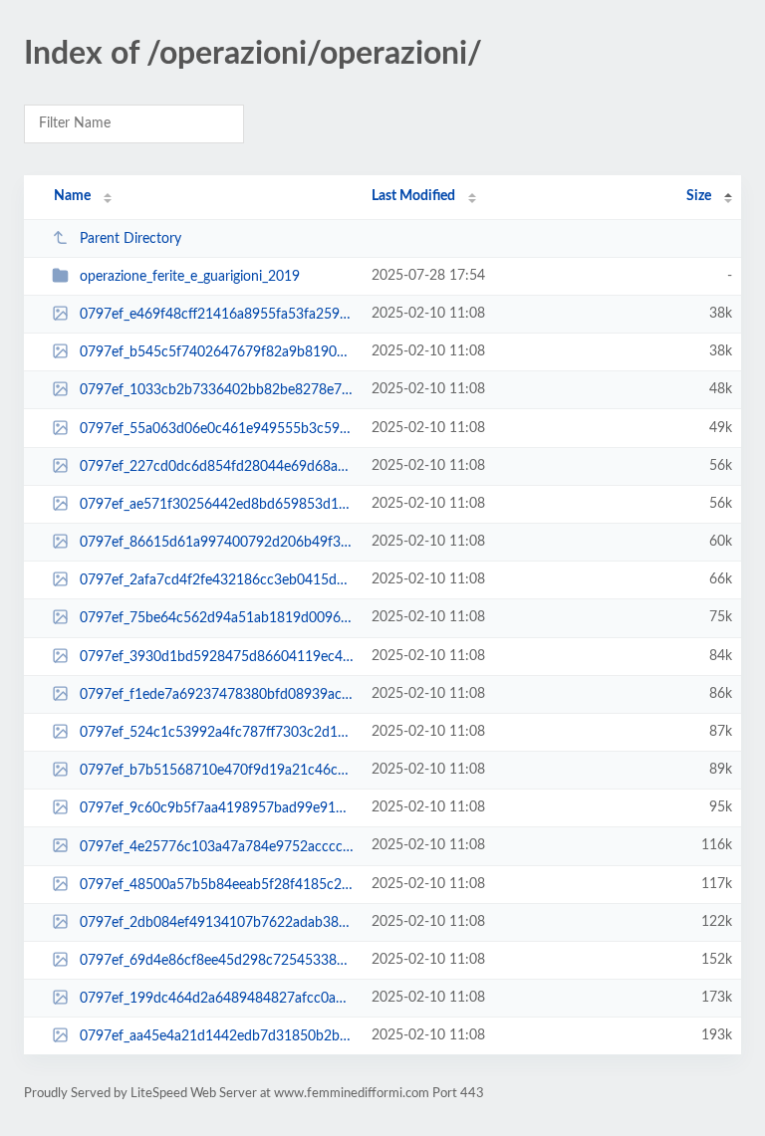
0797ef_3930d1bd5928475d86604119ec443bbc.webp (216, 657)
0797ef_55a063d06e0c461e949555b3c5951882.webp (216, 429)
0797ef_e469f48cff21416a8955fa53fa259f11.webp (216, 315)
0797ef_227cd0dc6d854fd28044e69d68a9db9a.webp (216, 467)
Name (72, 196)
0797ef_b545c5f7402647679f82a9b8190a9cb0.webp (216, 352)
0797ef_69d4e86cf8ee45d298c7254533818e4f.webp (216, 961)
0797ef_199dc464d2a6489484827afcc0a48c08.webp (216, 999)
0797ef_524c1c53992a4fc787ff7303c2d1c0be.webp (216, 733)
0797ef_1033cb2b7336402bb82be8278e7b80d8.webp (216, 390)
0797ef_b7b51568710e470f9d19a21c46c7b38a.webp (216, 771)
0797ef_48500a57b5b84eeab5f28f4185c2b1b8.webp (216, 885)
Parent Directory (130, 239)
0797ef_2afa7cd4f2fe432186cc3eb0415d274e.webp (216, 580)
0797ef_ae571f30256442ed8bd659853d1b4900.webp (216, 505)
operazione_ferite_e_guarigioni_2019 (190, 277)
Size (698, 196)
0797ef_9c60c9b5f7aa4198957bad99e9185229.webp (216, 808)
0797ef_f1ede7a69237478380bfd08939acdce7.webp (216, 695)
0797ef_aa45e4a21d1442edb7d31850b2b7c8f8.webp (216, 1036)
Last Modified (413, 196)
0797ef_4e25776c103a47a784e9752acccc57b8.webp (216, 846)
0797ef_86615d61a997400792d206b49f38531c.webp (216, 543)
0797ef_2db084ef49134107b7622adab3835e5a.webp (216, 923)
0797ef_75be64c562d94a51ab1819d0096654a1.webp (216, 618)
